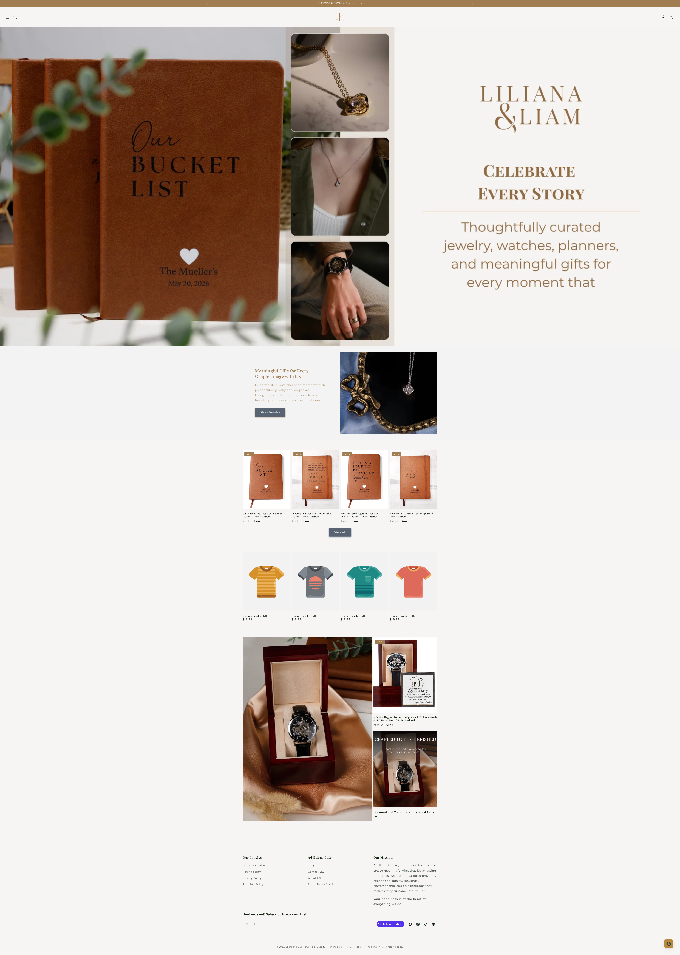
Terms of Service (254, 865)
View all (340, 532)
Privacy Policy (252, 878)
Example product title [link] (255, 616)
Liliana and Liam (294, 947)
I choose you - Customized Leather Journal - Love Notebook (312, 515)
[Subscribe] (302, 924)
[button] (7, 17)
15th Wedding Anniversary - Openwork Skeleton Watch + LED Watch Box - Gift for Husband (405, 719)
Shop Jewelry (270, 412)
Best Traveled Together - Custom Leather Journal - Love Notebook (360, 515)
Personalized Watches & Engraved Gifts (403, 812)
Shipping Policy (253, 884)
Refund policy (252, 871)
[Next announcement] (472, 3)
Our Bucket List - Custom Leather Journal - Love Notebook (262, 515)
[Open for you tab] (668, 943)
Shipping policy (394, 947)
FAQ (311, 865)
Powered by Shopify (314, 947)
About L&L (315, 878)
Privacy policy (354, 947)
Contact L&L (316, 871)
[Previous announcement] (207, 3)
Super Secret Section (322, 884)
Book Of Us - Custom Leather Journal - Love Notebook (412, 515)
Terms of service (374, 947)
